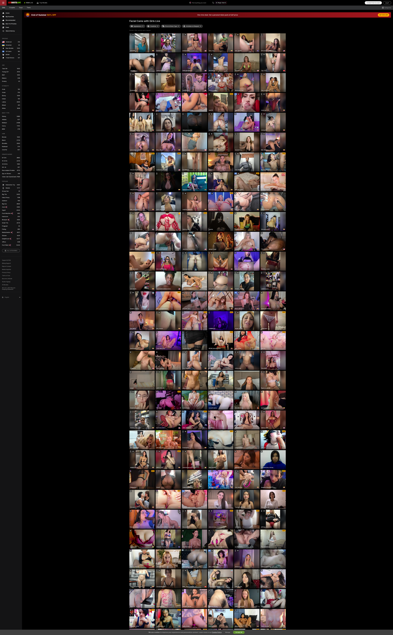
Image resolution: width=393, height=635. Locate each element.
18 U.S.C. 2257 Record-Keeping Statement (9, 288)
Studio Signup (6, 281)
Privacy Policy (6, 272)
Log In (387, 3)
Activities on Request (192, 26)
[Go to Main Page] (14, 3)
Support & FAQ (6, 260)
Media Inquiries (6, 269)
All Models (5, 285)
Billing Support (6, 263)
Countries (153, 26)
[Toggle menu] (3, 3)
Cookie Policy (217, 632)
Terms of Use (6, 275)
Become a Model (7, 278)
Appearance (137, 26)
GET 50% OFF (383, 15)
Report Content (6, 266)
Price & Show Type (171, 26)
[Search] (213, 2)
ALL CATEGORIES (12, 250)
